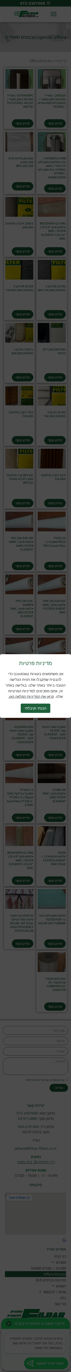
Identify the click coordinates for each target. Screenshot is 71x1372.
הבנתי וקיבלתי (35, 708)
